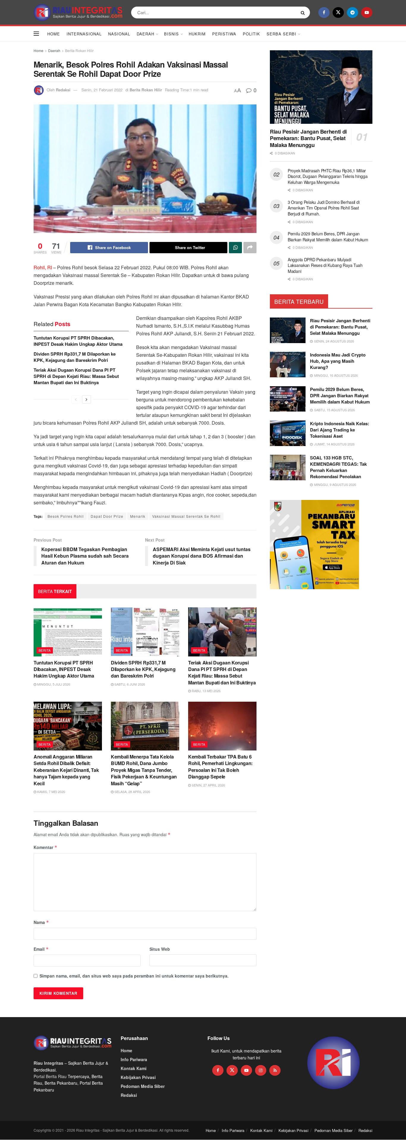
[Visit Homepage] (78, 12)
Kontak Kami (134, 1068)
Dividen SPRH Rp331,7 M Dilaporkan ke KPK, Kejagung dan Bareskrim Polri (75, 357)
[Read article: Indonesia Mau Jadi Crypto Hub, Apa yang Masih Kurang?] (288, 364)
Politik (251, 34)
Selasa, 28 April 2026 (132, 791)
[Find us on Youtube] (366, 12)
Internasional (84, 34)
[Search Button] (304, 12)
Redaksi (63, 90)
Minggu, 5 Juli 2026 (53, 684)
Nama (41, 922)
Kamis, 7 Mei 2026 (50, 791)
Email (41, 949)
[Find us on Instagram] (260, 1070)
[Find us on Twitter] (338, 12)
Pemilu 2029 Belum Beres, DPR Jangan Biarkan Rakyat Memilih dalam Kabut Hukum (328, 237)
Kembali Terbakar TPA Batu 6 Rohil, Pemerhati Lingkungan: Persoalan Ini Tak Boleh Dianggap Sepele (220, 766)
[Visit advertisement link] (334, 1063)
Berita (45, 650)
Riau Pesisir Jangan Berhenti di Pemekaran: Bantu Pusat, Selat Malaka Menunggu (308, 138)
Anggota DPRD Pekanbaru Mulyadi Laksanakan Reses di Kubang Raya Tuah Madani (325, 265)
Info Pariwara (134, 1059)
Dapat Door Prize (107, 516)
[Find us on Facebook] (324, 12)
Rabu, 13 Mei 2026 (206, 690)
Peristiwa (224, 34)
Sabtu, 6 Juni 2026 (129, 684)
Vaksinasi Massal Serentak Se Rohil (186, 516)
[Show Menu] (36, 34)
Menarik (137, 516)
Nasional (119, 34)
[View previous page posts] (75, 399)
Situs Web (160, 949)
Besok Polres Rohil (66, 516)
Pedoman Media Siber (143, 1086)
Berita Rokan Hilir (79, 50)
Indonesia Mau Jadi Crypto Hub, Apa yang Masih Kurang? (338, 360)
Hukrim (197, 34)
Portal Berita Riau (50, 1076)
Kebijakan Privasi (138, 1077)
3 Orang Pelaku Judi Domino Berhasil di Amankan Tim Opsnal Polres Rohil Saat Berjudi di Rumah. (323, 208)
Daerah (145, 34)
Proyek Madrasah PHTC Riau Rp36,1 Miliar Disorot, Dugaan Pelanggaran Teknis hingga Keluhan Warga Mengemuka (328, 176)
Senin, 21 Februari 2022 (101, 90)
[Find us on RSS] (275, 1070)
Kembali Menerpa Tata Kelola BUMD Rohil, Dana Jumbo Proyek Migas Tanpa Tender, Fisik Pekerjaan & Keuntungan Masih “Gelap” (144, 770)
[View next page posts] (86, 399)
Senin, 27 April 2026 (208, 785)
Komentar (45, 847)
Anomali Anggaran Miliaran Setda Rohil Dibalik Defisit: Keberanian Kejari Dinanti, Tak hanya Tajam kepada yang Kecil (66, 770)
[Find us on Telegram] (352, 12)
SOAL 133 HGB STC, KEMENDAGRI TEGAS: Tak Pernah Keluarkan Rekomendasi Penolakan (338, 467)
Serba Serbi (281, 34)
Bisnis (171, 34)
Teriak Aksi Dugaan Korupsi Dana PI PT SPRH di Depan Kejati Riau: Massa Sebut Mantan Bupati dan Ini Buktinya (76, 376)
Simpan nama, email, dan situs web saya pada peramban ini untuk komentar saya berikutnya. (134, 976)
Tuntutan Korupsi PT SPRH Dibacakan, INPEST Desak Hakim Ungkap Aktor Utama (78, 340)
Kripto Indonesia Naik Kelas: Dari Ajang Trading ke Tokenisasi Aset (339, 429)
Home (53, 34)
